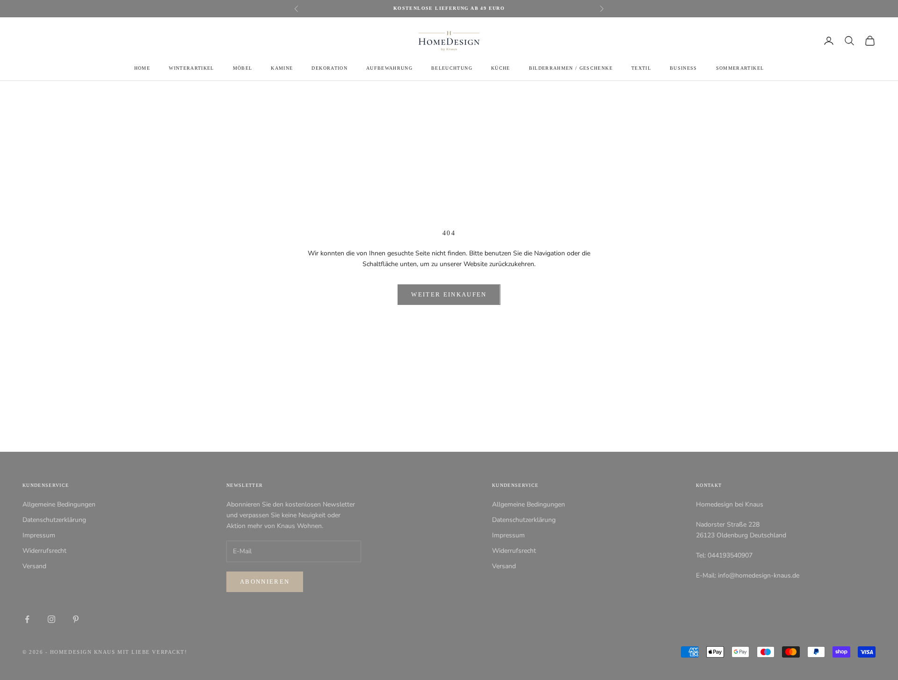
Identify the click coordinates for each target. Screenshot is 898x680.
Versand (34, 566)
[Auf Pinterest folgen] (75, 619)
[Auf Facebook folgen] (27, 619)
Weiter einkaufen (448, 294)
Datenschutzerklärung (54, 519)
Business (683, 68)
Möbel (243, 68)
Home (142, 68)
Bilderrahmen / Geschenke (571, 68)
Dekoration (329, 68)
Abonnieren (265, 581)
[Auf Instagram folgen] (51, 619)
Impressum (38, 535)
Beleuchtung (451, 68)
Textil (641, 68)
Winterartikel (191, 68)
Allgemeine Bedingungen (58, 504)
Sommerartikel (740, 68)
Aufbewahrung (389, 68)
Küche (500, 68)
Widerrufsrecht (44, 550)
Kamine (282, 68)
